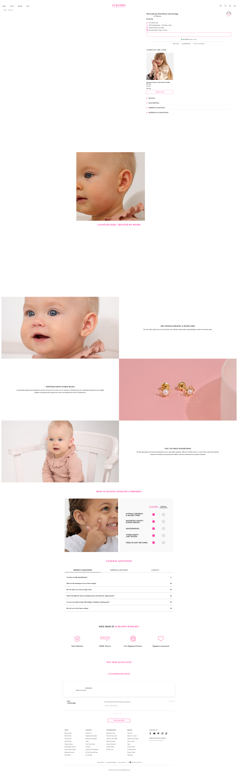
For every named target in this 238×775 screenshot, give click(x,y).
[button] (149, 16)
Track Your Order (90, 744)
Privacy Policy (101, 762)
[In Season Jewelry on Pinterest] (158, 733)
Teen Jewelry (68, 738)
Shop (4, 6)
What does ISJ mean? (133, 738)
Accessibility (89, 755)
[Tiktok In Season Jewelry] (166, 733)
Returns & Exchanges (91, 738)
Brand (20, 6)
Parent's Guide (131, 752)
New (27, 6)
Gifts (12, 6)
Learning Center (131, 749)
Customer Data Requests (92, 749)
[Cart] (235, 6)
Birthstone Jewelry (69, 752)
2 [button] (117, 713)
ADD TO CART (160, 92)
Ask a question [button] (119, 720)
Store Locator (131, 741)
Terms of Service (122, 762)
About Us (129, 733)
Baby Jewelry (68, 733)
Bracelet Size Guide (111, 736)
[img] (89, 701)
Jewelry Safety (110, 747)
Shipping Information (91, 736)
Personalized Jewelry (70, 747)
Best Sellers (68, 755)
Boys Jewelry (68, 741)
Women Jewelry (69, 744)
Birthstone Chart (110, 733)
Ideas (128, 744)
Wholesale (130, 755)
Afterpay (88, 747)
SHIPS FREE (176, 43)
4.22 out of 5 (88, 688)
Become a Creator (132, 736)
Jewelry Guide (131, 747)
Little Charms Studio (70, 749)
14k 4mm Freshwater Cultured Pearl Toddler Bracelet (158, 83)
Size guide (148, 88)
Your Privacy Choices (136, 762)
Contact (155, 570)
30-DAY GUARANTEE (199, 43)
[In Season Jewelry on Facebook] (150, 733)
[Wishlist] (226, 6)
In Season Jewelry (116, 770)
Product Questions (83, 570)
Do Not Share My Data (92, 752)
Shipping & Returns (119, 570)
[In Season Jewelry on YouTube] (154, 733)
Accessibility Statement (111, 762)
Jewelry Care (109, 749)
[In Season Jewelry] (119, 6)
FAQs (87, 741)
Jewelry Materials (111, 744)
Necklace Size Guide (111, 738)
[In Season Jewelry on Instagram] (162, 733)
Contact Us (88, 733)
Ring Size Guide (110, 741)
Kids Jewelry (68, 736)
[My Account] (230, 6)
